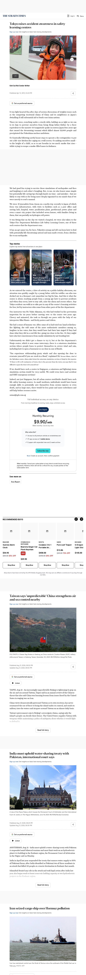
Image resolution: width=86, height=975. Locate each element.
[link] (14, 16)
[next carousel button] (71, 59)
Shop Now (11, 565)
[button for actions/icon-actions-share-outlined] (73, 93)
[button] (70, 16)
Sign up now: (14, 32)
